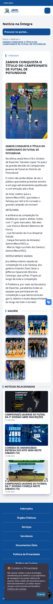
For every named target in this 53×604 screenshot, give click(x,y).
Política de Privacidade (26, 554)
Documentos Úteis (26, 545)
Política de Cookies (16, 588)
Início (5, 39)
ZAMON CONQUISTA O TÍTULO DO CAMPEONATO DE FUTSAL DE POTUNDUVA (24, 43)
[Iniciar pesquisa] (47, 31)
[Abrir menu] (47, 11)
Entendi (41, 594)
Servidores (26, 536)
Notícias (15, 39)
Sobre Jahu (26, 508)
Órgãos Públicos (26, 517)
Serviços (26, 527)
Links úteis (8, 3)
